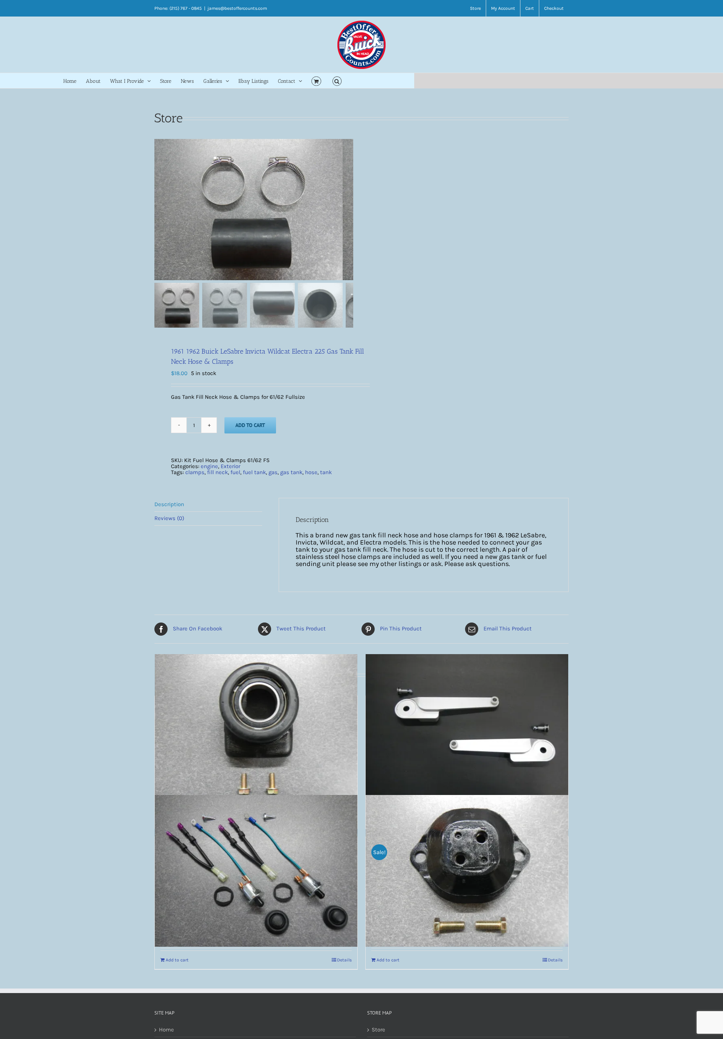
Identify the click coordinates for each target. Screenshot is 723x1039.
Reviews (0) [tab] (169, 518)
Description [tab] (169, 504)
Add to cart (250, 425)
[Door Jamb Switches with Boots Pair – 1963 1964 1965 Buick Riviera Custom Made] (256, 871)
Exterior (230, 466)
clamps (194, 472)
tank (326, 472)
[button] (337, 80)
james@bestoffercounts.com (237, 8)
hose (311, 472)
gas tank (291, 472)
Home (166, 1030)
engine (209, 466)
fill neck (217, 472)
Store (378, 1030)
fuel (235, 472)
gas (273, 472)
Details (344, 960)
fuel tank (254, 472)
